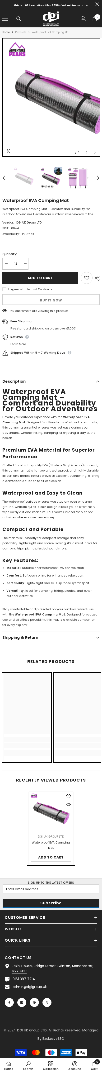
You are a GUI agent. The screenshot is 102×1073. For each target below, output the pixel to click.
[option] (51, 97)
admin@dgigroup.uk (30, 986)
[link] (27, 745)
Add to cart (40, 278)
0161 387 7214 (24, 979)
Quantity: (9, 254)
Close (97, 4)
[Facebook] (9, 1002)
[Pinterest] (34, 1002)
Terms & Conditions (39, 289)
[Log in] (83, 18)
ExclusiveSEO (53, 1038)
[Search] (19, 19)
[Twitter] (46, 1002)
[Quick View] (68, 804)
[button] (86, 152)
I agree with (17, 289)
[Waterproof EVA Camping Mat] (51, 812)
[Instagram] (21, 1002)
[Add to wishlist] (87, 278)
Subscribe (50, 903)
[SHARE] (96, 278)
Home (6, 32)
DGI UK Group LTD (29, 222)
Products (21, 32)
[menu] (5, 19)
